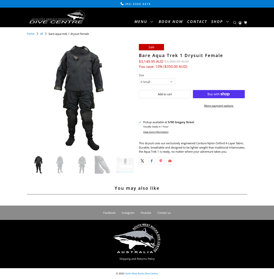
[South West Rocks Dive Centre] (57, 17)
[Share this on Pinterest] (160, 161)
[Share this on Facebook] (151, 161)
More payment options (218, 106)
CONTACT (197, 21)
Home (30, 33)
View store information (156, 132)
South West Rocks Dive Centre (141, 273)
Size (141, 75)
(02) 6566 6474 (137, 4)
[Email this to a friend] (170, 161)
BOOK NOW (171, 21)
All (41, 33)
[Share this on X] (142, 161)
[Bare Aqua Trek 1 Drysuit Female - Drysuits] (81, 98)
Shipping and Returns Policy (137, 259)
